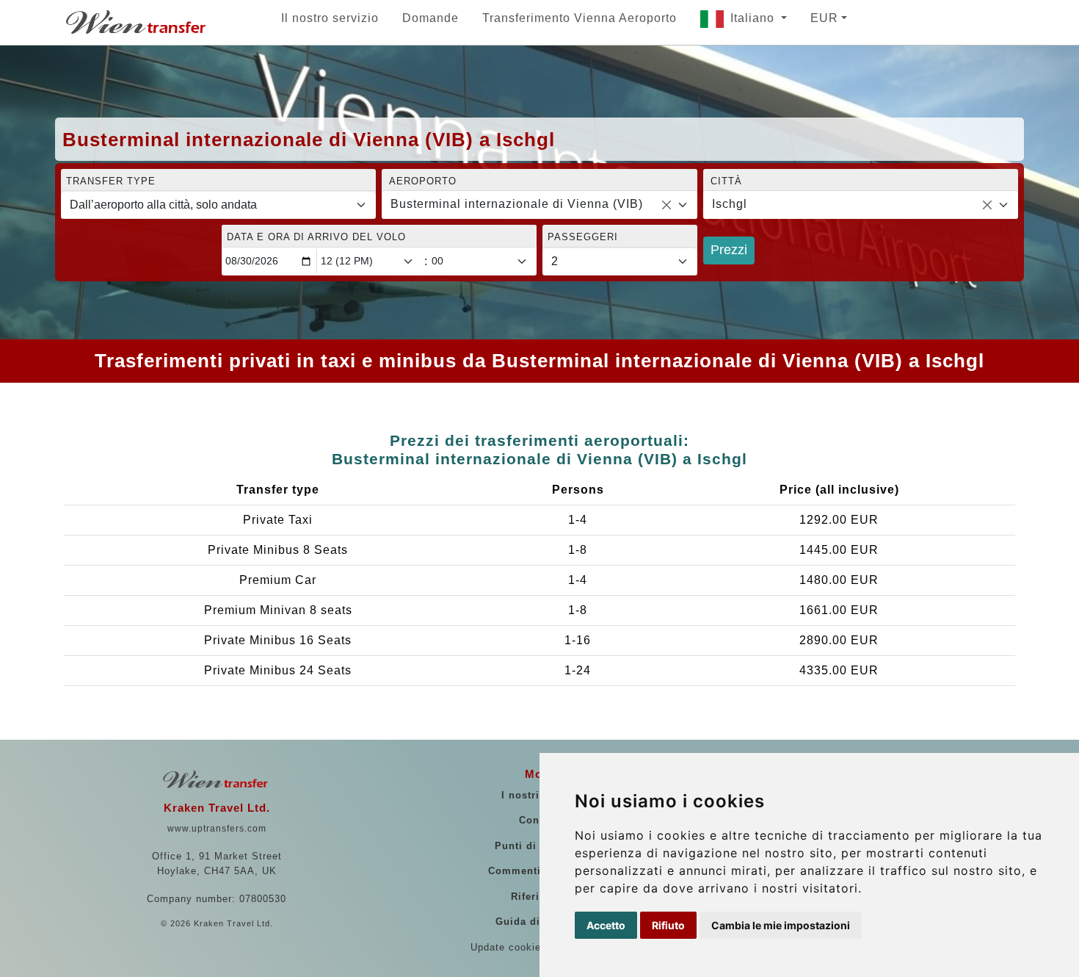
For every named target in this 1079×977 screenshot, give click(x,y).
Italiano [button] (754, 18)
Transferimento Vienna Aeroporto (579, 18)
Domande (430, 18)
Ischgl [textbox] (729, 204)
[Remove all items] (666, 205)
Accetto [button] (605, 925)
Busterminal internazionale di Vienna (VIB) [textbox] (516, 204)
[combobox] (539, 205)
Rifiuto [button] (668, 925)
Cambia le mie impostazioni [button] (780, 925)
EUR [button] (824, 18)
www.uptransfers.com (216, 828)
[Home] (137, 22)
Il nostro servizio (330, 18)
